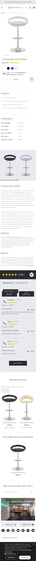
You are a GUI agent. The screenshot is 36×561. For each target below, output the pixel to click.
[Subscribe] (31, 492)
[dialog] (18, 551)
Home (3, 13)
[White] (16, 68)
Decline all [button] (11, 557)
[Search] (30, 8)
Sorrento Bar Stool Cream (26, 422)
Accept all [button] (24, 557)
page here (30, 265)
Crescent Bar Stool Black (9, 422)
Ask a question (26, 293)
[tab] (8, 283)
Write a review (9, 293)
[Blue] (12, 68)
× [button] (34, 544)
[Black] (8, 68)
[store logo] (18, 7)
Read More (18, 363)
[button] (5, 305)
